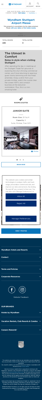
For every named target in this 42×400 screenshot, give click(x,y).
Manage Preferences (21, 219)
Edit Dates (21, 13)
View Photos (21, 231)
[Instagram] (22, 290)
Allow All (21, 196)
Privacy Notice (25, 366)
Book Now (21, 164)
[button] (21, 312)
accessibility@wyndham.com (16, 372)
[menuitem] (2, 4)
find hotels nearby (29, 28)
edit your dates (16, 28)
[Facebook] (12, 290)
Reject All (21, 203)
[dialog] (21, 200)
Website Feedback (21, 297)
